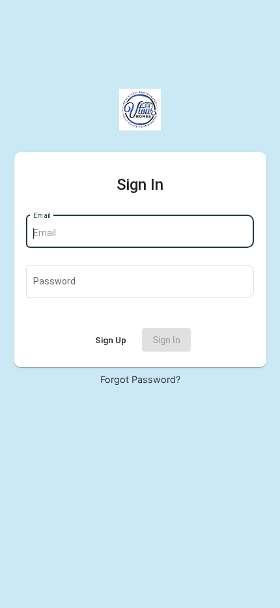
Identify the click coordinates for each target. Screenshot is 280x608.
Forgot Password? (140, 379)
